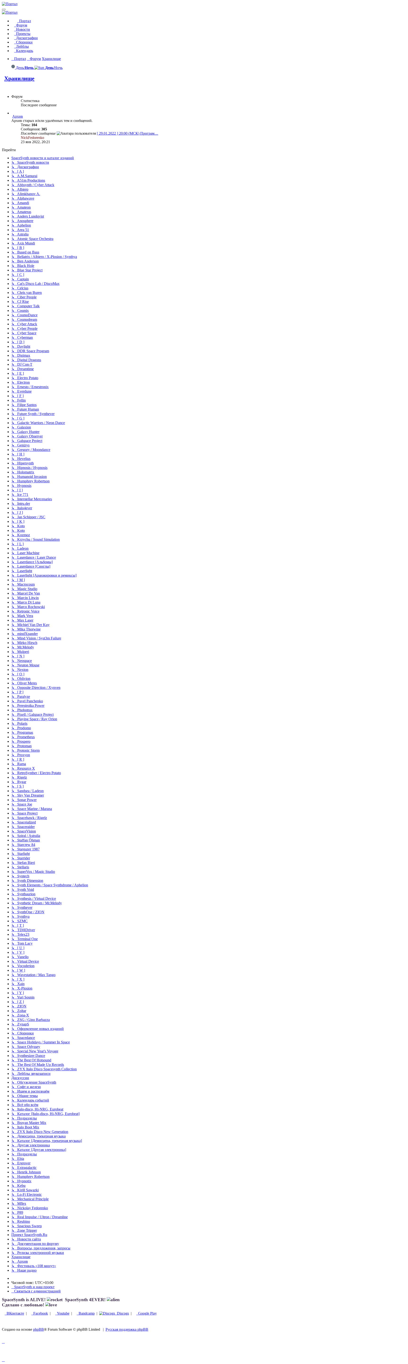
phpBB (38, 1329)
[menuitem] (33, 1287)
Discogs (122, 1313)
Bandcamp (86, 1313)
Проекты (22, 34)
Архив (17, 116)
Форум (20, 25)
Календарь (23, 51)
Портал (24, 21)
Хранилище (19, 78)
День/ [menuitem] (24, 68)
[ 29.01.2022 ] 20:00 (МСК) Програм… (127, 133)
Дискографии (26, 38)
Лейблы (21, 46)
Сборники (23, 42)
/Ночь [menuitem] (54, 68)
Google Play (146, 1313)
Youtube (62, 1313)
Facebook (39, 1313)
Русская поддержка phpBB (127, 1329)
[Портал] (9, 4)
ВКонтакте (14, 1313)
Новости (22, 29)
